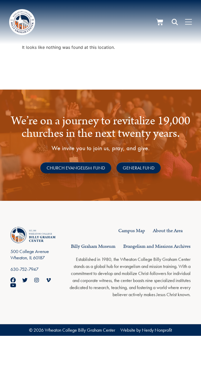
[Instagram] (36, 280)
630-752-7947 (24, 269)
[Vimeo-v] (48, 280)
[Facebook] (13, 280)
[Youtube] (13, 285)
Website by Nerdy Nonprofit (146, 330)
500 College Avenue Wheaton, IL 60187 (29, 254)
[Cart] (160, 22)
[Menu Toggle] (188, 22)
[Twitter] (24, 280)
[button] (175, 22)
